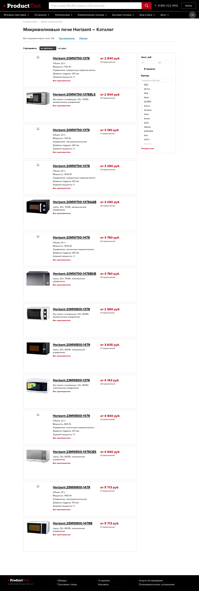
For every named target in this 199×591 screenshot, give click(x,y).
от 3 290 (110, 166)
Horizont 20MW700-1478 (71, 166)
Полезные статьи (67, 584)
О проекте (104, 580)
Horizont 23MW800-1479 (71, 416)
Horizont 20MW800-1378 (71, 309)
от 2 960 (110, 309)
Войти (188, 5)
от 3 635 (110, 345)
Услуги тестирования (151, 580)
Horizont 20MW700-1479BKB (74, 274)
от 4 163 (109, 380)
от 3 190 (109, 130)
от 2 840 (110, 58)
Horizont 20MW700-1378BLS (74, 94)
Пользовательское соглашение (157, 584)
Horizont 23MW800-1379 (71, 380)
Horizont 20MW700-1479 (71, 237)
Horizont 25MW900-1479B (72, 523)
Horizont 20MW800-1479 (71, 345)
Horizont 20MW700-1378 (71, 58)
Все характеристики (62, 81)
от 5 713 (109, 487)
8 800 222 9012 (168, 5)
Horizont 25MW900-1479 (71, 487)
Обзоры (62, 580)
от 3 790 (110, 238)
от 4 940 (110, 416)
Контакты (103, 584)
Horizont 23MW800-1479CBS (74, 452)
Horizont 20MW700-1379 (71, 130)
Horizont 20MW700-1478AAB (74, 202)
